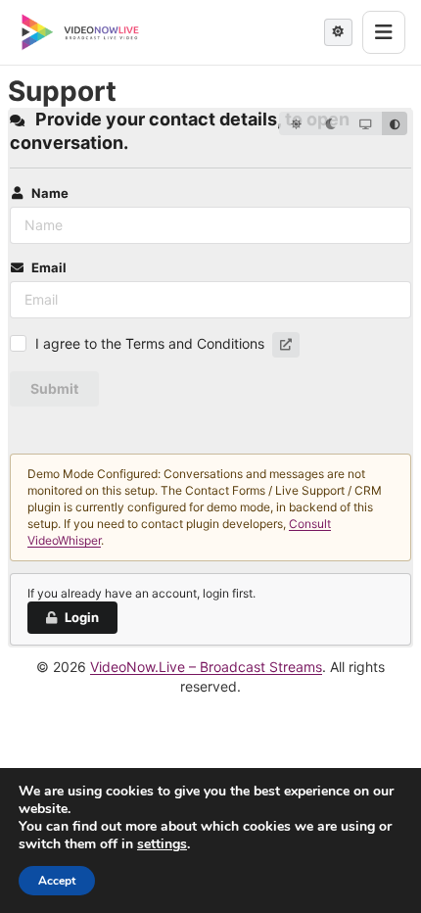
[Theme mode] (338, 32)
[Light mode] (296, 123)
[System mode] (365, 123)
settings (162, 844)
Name (50, 193)
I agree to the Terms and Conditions (149, 343)
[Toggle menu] (383, 32)
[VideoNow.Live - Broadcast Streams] (80, 32)
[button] (286, 345)
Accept (56, 881)
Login (82, 617)
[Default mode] (394, 123)
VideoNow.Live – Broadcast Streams (206, 666)
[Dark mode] (330, 123)
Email (49, 267)
